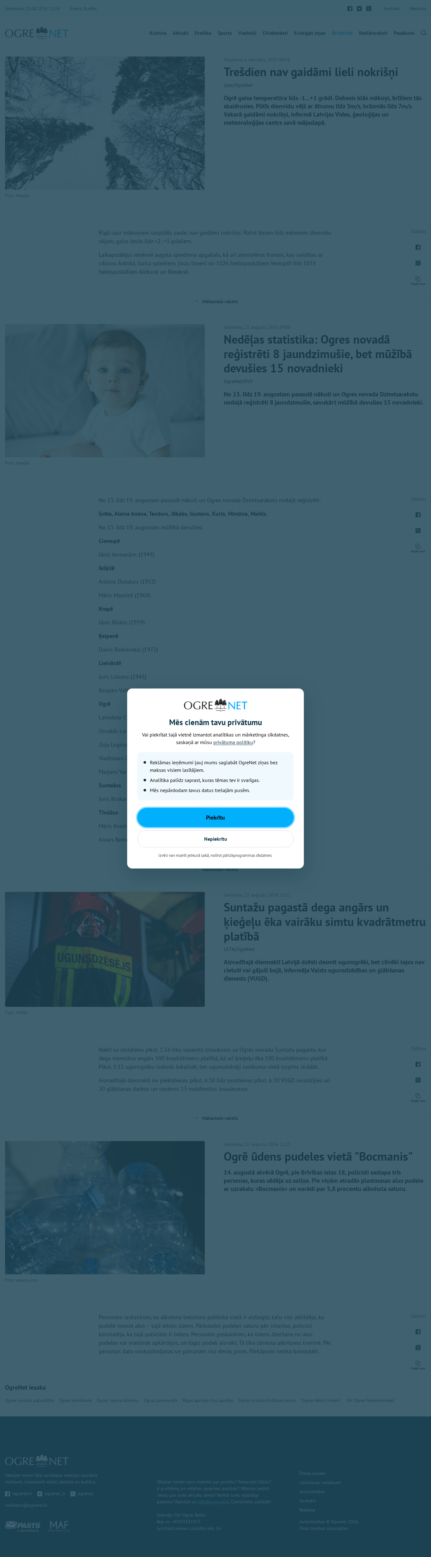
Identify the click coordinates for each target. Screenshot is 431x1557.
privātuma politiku (233, 742)
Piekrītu (215, 817)
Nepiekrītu (215, 839)
